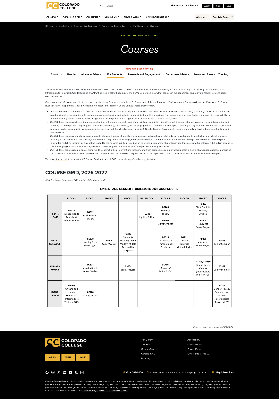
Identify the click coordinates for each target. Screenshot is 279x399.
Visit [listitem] (218, 5)
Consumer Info (194, 344)
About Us (56, 74)
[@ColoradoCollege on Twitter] (58, 373)
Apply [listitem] (207, 5)
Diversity (145, 358)
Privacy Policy (194, 349)
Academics (64, 26)
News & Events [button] (132, 16)
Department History (177, 74)
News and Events (204, 74)
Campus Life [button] (111, 16)
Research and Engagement (144, 74)
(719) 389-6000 (134, 372)
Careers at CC (148, 353)
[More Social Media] (82, 373)
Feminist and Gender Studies (115, 26)
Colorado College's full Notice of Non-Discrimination (105, 390)
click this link (61, 159)
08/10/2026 (227, 327)
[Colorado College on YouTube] (70, 373)
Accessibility (193, 339)
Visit (68, 357)
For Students (139, 26)
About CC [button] (51, 16)
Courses (154, 26)
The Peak (146, 344)
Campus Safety (149, 349)
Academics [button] (92, 16)
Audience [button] (191, 5)
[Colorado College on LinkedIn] (64, 373)
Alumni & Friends (91, 74)
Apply (53, 357)
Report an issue (200, 327)
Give (83, 357)
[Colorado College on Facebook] (47, 373)
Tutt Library (147, 339)
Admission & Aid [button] (71, 16)
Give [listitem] (229, 5)
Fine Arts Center (221, 17)
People (71, 74)
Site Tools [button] (176, 5)
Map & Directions (225, 372)
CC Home (49, 26)
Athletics (201, 17)
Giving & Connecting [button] (156, 16)
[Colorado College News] (76, 373)
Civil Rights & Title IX (198, 353)
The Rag (223, 74)
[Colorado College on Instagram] (53, 373)
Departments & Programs (85, 26)
